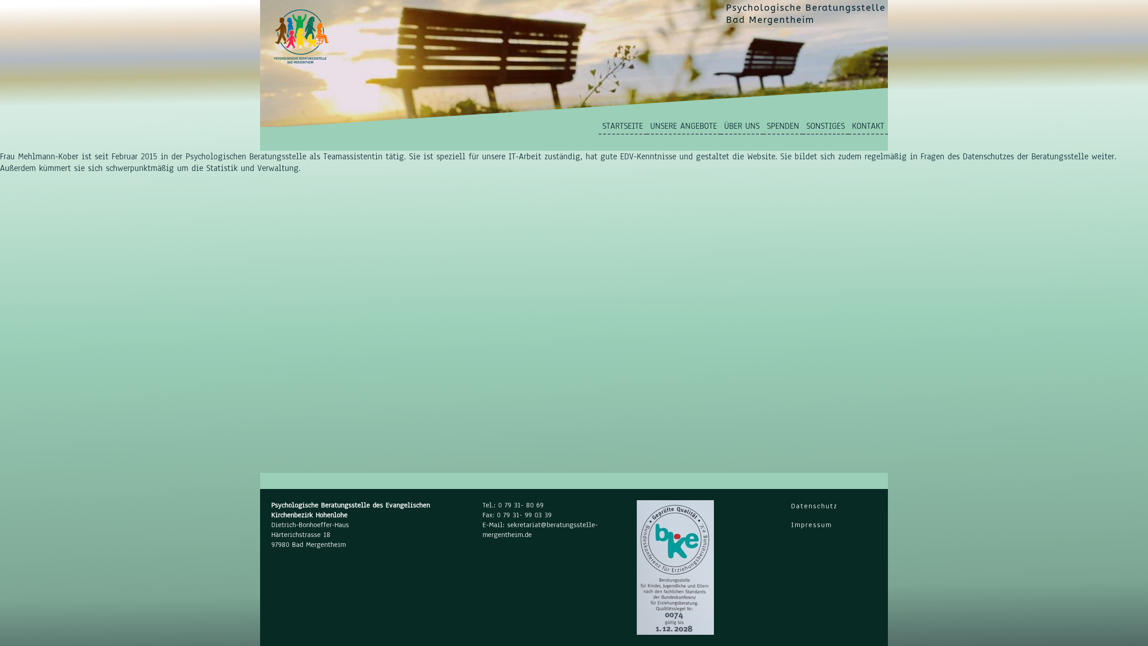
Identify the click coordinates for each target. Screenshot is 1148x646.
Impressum (811, 525)
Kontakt (868, 126)
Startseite (622, 126)
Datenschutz (814, 506)
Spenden (783, 126)
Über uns (742, 126)
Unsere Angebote (683, 126)
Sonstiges (825, 126)
